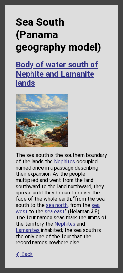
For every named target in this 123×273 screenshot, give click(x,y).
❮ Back (24, 254)
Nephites (64, 161)
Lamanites (28, 230)
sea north (57, 205)
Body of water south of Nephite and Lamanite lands (57, 74)
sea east (55, 211)
